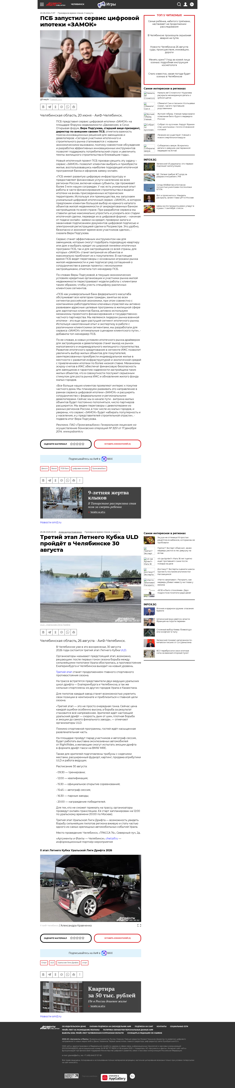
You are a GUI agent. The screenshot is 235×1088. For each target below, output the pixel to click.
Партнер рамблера (89, 1076)
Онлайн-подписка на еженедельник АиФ (110, 1026)
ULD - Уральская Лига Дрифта (55, 624)
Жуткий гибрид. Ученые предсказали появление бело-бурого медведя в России (176, 116)
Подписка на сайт (144, 1026)
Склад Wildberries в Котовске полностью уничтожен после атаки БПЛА (174, 187)
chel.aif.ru (112, 838)
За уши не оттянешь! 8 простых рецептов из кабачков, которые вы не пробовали (176, 540)
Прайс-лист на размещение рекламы (80, 1030)
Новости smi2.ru (50, 522)
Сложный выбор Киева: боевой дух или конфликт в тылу (174, 631)
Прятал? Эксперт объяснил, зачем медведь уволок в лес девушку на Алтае (174, 550)
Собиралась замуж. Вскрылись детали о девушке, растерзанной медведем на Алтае (173, 148)
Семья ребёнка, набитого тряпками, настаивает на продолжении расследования (169, 24)
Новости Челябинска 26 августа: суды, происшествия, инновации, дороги (169, 50)
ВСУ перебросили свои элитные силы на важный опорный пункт (173, 652)
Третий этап (64, 672)
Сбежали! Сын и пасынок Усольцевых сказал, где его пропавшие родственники (176, 106)
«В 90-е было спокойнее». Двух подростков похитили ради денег (174, 591)
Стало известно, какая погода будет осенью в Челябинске (169, 75)
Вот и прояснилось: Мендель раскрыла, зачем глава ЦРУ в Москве (175, 196)
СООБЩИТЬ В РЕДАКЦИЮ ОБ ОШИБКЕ (144, 1033)
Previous (47, 883)
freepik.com (56, 99)
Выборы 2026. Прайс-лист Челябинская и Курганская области (93, 1033)
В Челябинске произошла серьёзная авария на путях (169, 37)
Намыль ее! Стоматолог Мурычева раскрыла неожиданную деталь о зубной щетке (174, 95)
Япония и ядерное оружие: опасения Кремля (175, 609)
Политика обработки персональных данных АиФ (128, 1030)
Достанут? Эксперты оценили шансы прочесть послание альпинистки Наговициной (176, 571)
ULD (123, 650)
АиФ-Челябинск (50, 925)
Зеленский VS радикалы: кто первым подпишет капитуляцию (175, 165)
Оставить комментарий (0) (117, 444)
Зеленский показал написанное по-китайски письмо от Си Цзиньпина (174, 641)
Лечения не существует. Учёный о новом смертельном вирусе (174, 136)
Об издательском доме (74, 1026)
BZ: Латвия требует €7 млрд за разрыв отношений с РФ (172, 175)
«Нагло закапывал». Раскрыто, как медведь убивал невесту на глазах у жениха (175, 582)
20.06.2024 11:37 (47, 13)
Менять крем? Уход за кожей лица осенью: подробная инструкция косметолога (169, 62)
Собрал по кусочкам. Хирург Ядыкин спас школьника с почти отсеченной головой (176, 127)
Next (135, 883)
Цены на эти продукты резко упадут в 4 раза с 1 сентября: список (175, 207)
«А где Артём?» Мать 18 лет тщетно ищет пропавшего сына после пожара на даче (174, 561)
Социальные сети (179, 1026)
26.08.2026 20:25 (48, 532)
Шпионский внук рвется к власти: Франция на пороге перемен (173, 620)
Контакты (161, 1026)
